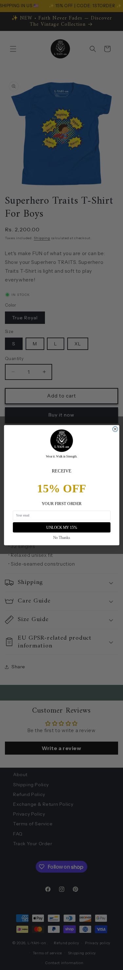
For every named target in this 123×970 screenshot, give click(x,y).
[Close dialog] (115, 429)
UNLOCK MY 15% (61, 527)
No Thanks (61, 537)
